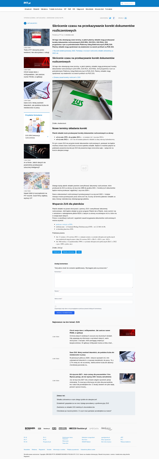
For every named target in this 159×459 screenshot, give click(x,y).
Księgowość (80, 9)
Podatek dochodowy (55, 9)
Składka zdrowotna (68, 252)
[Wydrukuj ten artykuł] (125, 18)
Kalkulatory (44, 9)
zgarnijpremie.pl (105, 437)
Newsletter (27, 449)
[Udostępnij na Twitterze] (110, 18)
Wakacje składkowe (126, 442)
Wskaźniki (36, 9)
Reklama (34, 449)
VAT (65, 9)
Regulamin (42, 449)
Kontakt (49, 449)
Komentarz (58, 271)
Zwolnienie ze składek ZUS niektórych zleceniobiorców (76, 407)
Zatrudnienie (89, 9)
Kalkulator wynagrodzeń (88, 437)
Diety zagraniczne (106, 439)
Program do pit (47, 442)
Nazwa (57, 291)
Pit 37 (25, 439)
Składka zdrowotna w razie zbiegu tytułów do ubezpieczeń (77, 399)
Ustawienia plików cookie (88, 449)
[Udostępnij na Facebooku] (113, 18)
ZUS (74, 9)
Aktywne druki (99, 9)
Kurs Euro (84, 439)
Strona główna (29, 18)
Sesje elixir (65, 443)
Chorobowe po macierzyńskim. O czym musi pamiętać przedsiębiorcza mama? (84, 411)
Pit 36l (25, 442)
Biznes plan (65, 441)
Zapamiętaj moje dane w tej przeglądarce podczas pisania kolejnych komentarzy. (78, 308)
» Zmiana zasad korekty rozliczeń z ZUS (66, 77)
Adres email (58, 298)
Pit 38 (25, 437)
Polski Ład (57, 252)
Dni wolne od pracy (106, 442)
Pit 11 (44, 437)
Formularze (108, 9)
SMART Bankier (86, 442)
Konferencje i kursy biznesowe (68, 438)
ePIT (122, 437)
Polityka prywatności (73, 449)
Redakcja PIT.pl (58, 35)
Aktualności (28, 9)
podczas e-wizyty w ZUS (64, 224)
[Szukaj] (122, 3)
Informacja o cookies (59, 449)
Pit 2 (122, 439)
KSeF (69, 9)
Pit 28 (44, 439)
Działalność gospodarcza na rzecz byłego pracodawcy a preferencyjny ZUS (83, 403)
